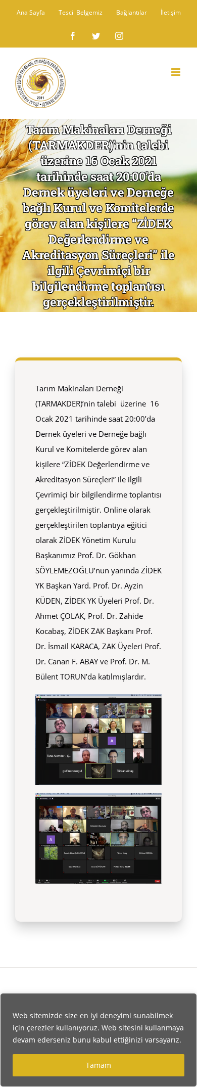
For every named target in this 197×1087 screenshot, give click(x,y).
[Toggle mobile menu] (176, 72)
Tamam (98, 1065)
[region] (98, 1040)
